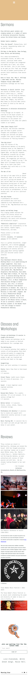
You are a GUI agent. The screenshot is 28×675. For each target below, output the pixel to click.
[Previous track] (22, 672)
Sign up (14, 652)
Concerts (10, 236)
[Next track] (26, 672)
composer (22, 244)
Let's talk (4, 250)
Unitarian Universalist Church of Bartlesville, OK (13, 470)
